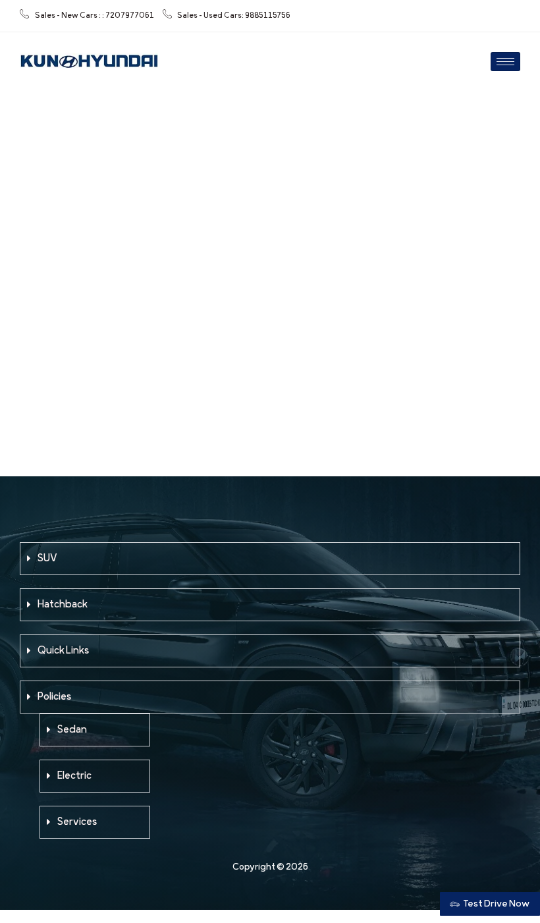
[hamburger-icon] (505, 61)
